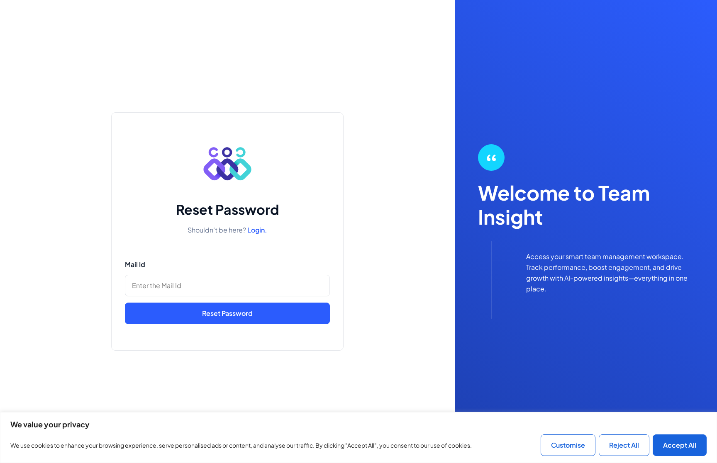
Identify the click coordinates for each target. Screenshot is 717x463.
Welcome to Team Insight (564, 205)
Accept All (679, 445)
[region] (358, 437)
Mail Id (135, 264)
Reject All (624, 445)
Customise (568, 445)
